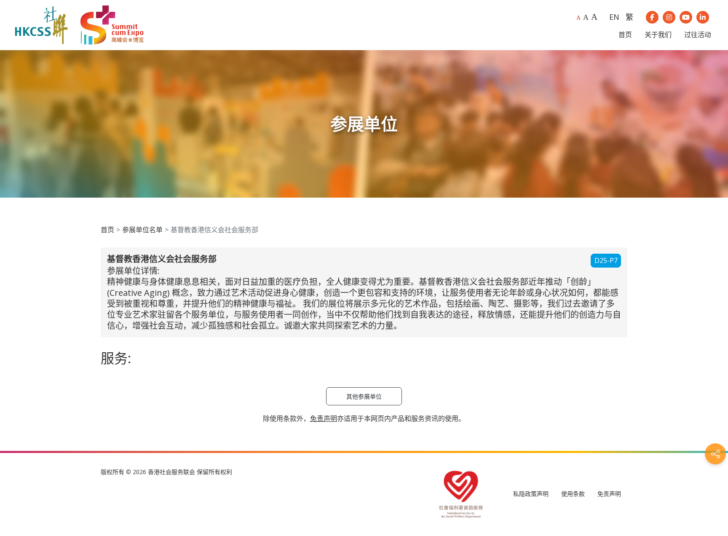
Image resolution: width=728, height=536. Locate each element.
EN (614, 17)
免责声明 (609, 494)
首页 (107, 229)
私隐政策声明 (531, 494)
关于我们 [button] (658, 34)
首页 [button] (625, 34)
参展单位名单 (142, 229)
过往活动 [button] (697, 34)
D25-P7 (606, 260)
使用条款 (573, 494)
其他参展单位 (364, 396)
